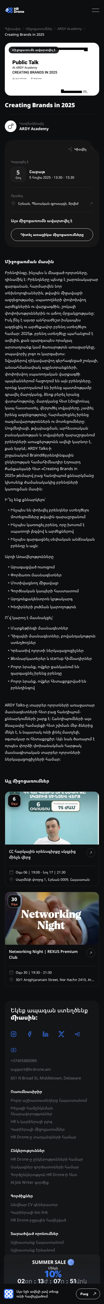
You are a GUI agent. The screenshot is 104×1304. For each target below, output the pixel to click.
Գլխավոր (13, 28)
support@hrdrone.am (31, 1069)
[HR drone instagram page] (13, 1034)
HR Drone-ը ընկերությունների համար (47, 1159)
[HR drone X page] (61, 1034)
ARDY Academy (69, 28)
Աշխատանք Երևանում (33, 1250)
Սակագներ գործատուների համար (45, 1167)
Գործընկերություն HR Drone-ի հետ (44, 1174)
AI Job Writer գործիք (30, 1182)
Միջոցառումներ (39, 28)
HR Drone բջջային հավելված (38, 1220)
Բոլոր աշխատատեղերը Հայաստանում (49, 1100)
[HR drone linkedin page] (45, 1034)
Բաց (84, 1293)
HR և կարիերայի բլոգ (31, 1121)
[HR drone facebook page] (29, 1034)
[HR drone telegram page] (77, 1034)
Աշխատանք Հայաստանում (37, 1242)
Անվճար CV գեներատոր (34, 1204)
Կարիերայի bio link (29, 1212)
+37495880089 (24, 1060)
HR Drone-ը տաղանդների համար (43, 1137)
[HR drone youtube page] (13, 1050)
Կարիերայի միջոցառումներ (38, 1129)
